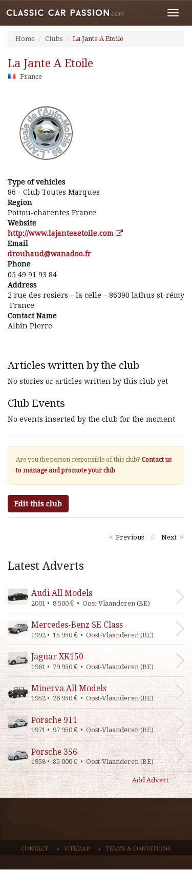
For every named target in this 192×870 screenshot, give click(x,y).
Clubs (53, 39)
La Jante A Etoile (98, 39)
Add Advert (150, 780)
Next (169, 537)
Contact (34, 848)
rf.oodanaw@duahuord (49, 254)
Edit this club (38, 504)
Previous (130, 537)
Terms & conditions (138, 848)
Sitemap (77, 848)
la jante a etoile (50, 63)
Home (25, 39)
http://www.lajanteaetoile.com (62, 233)
